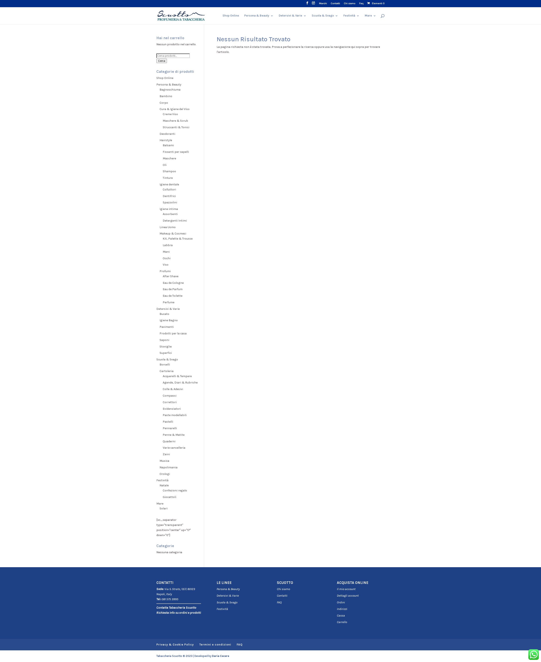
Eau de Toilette (172, 296)
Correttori (170, 402)
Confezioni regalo (175, 490)
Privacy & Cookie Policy (175, 644)
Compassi (169, 395)
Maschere (169, 158)
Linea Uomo (168, 227)
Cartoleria (167, 371)
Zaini (166, 454)
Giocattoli (169, 497)
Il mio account (346, 589)
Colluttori (169, 189)
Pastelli (168, 421)
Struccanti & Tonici (176, 127)
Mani (166, 252)
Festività (222, 609)
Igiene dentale (169, 184)
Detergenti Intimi (175, 220)
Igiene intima (169, 209)
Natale (164, 485)
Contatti (335, 3)
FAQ (279, 602)
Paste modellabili (175, 415)
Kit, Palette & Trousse (178, 238)
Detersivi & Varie (290, 15)
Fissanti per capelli (176, 152)
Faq (361, 3)
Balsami (168, 145)
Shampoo (169, 171)
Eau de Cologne (173, 283)
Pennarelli (170, 428)
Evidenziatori (172, 409)
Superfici (166, 353)
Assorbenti (170, 214)
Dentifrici (169, 196)
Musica (164, 461)
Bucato (164, 314)
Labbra (168, 245)
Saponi (164, 340)
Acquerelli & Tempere (177, 376)
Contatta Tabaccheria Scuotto (176, 608)
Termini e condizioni (215, 644)
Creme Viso (170, 114)
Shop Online (231, 15)
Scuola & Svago (323, 15)
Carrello (342, 622)
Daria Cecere (220, 656)
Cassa (341, 615)
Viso (165, 264)
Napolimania (169, 467)
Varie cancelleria (174, 448)
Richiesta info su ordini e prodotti (178, 613)
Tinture (168, 178)
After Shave (170, 276)
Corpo (164, 103)
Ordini (341, 602)
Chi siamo (349, 3)
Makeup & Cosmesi (173, 233)
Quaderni (169, 441)
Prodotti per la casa (173, 333)
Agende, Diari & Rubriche (180, 382)
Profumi (165, 271)
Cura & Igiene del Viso (175, 109)
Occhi (167, 258)
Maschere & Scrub (175, 121)
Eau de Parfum (173, 289)
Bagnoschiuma (170, 89)
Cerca (161, 60)
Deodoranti (167, 134)
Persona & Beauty (256, 15)
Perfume (168, 302)
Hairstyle (166, 140)
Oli (165, 165)
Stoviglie (166, 346)
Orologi (165, 474)
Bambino (166, 96)
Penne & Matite (173, 435)
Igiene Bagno (169, 320)
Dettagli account (348, 595)
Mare (368, 15)
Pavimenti (167, 327)
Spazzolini (170, 202)
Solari (164, 508)
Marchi (323, 3)
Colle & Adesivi (173, 389)
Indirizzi (342, 609)
